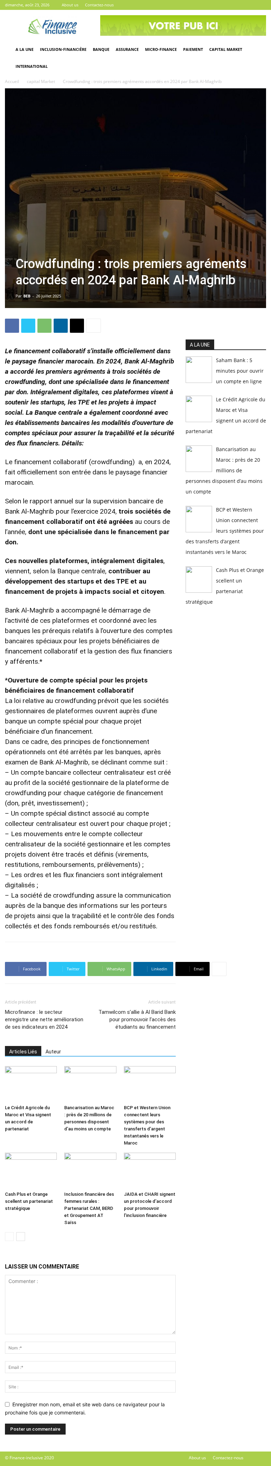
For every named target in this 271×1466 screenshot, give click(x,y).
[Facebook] (237, 5)
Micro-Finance (161, 49)
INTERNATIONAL (32, 66)
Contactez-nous (99, 4)
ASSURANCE (127, 49)
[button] (257, 49)
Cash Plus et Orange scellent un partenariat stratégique (29, 1201)
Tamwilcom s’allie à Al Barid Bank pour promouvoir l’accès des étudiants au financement (137, 1019)
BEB (26, 295)
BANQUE (101, 49)
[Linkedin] (61, 326)
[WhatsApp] (44, 326)
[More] (93, 326)
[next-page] (20, 1236)
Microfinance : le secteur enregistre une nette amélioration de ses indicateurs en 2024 (44, 1019)
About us (70, 4)
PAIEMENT (193, 49)
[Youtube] (260, 5)
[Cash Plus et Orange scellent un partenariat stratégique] (31, 1170)
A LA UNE (25, 49)
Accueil (12, 81)
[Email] (77, 326)
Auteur (53, 1051)
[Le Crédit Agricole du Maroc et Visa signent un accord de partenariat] (31, 1084)
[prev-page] (9, 1236)
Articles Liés (23, 1051)
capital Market (41, 81)
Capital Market (225, 49)
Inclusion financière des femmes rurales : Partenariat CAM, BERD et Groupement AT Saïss (89, 1208)
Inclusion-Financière (63, 49)
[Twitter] (249, 5)
